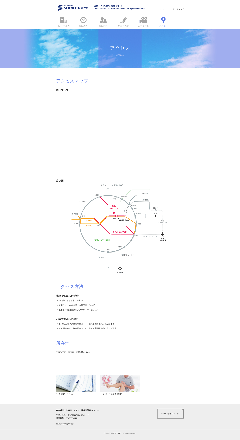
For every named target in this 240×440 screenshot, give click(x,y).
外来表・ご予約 (66, 394)
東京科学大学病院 (66, 424)
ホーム (164, 9)
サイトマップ (178, 9)
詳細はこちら (63, 22)
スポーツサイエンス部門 (170, 414)
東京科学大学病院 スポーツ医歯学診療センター (100, 7)
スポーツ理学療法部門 (112, 394)
